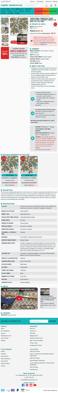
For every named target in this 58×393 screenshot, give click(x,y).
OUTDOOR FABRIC (5, 9)
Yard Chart (32, 333)
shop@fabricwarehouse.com (48, 42)
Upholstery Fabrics (35, 358)
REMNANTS (46, 11)
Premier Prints (5, 356)
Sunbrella (3, 354)
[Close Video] (17, 34)
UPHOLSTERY (28, 9)
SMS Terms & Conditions (36, 340)
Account (3, 333)
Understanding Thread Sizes (37, 360)
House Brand (4, 361)
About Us (32, 328)
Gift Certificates (5, 331)
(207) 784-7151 (6, 1)
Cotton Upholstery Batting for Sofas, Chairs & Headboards (42, 363)
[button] (25, 31)
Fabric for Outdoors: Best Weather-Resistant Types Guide (42, 354)
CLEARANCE (10, 13)
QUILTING (3, 13)
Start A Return (5, 338)
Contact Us (48, 1)
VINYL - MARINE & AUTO (17, 9)
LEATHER (9, 11)
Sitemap (55, 1)
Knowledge (40, 1)
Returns (32, 1)
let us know (42, 117)
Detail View (9, 175)
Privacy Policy (33, 343)
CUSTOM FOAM (38, 11)
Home (2, 328)
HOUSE (3, 351)
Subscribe (52, 321)
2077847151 (43, 44)
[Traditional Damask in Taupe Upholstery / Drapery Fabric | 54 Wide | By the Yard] (19, 27)
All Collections (34, 369)
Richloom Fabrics (5, 363)
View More (38, 105)
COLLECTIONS (53, 11)
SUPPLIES (21, 11)
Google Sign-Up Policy (36, 345)
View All (3, 366)
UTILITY (15, 11)
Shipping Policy (34, 335)
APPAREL (17, 13)
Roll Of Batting (34, 367)
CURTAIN (3, 11)
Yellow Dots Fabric (35, 351)
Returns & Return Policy (36, 338)
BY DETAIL (27, 11)
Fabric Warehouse (38, 26)
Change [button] (52, 127)
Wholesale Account (6, 335)
